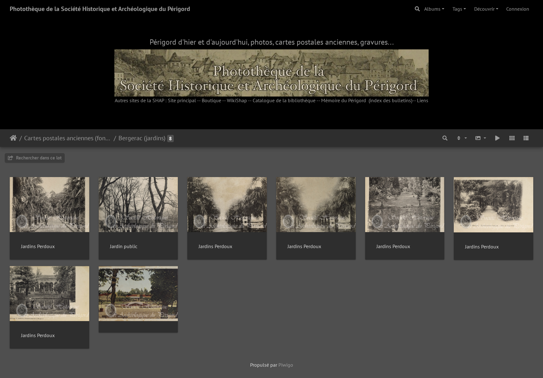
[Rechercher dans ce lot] (445, 138)
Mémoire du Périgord (343, 100)
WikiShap (237, 100)
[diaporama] (497, 138)
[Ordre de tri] (461, 138)
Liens (422, 100)
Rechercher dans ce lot (38, 158)
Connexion (517, 9)
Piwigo (285, 365)
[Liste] (526, 138)
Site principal (182, 100)
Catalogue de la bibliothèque (284, 100)
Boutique (211, 100)
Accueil (13, 138)
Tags (457, 9)
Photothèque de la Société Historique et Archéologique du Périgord (100, 9)
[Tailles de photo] (481, 138)
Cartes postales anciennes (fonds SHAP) (67, 138)
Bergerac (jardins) (142, 138)
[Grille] (512, 138)
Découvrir (484, 9)
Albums (432, 9)
